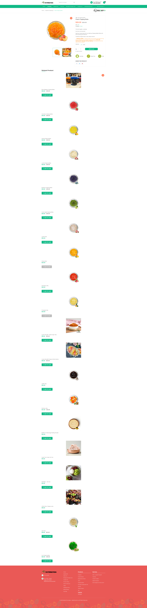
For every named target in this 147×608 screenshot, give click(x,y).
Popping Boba (82, 17)
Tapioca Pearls (81, 588)
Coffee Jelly (44, 383)
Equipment (56, 6)
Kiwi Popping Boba (46, 555)
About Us (65, 575)
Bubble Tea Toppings (49, 10)
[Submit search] (74, 2)
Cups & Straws (81, 576)
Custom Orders (96, 578)
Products (49, 6)
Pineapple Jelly (45, 310)
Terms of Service (66, 583)
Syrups (79, 586)
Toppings (80, 592)
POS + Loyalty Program (97, 574)
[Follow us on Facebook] (77, 63)
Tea (78, 590)
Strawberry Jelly (45, 285)
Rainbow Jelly (45, 408)
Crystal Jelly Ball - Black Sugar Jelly (49, 334)
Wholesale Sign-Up (88, 6)
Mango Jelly (44, 261)
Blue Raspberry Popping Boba (48, 89)
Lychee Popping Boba (46, 163)
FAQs (64, 585)
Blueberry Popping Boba (47, 187)
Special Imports (96, 580)
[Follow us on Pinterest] (82, 63)
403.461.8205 (46, 575)
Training (94, 576)
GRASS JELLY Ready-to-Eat (47, 506)
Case (84, 44)
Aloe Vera (44, 530)
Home (44, 6)
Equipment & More (82, 578)
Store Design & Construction (98, 582)
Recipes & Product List (70, 6)
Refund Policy (66, 589)
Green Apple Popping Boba (47, 212)
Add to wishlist (79, 51)
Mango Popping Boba (46, 138)
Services (62, 6)
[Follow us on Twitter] (79, 63)
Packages (80, 594)
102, (78, 17)
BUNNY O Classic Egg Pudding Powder (50, 432)
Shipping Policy (66, 587)
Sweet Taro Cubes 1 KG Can (47, 457)
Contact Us (80, 6)
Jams (79, 580)
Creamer (79, 574)
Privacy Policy (66, 581)
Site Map (65, 591)
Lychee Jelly (44, 236)
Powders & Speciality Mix (83, 584)
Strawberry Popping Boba (47, 114)
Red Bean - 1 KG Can (46, 481)
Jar (81, 44)
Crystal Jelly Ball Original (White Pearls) (50, 359)
